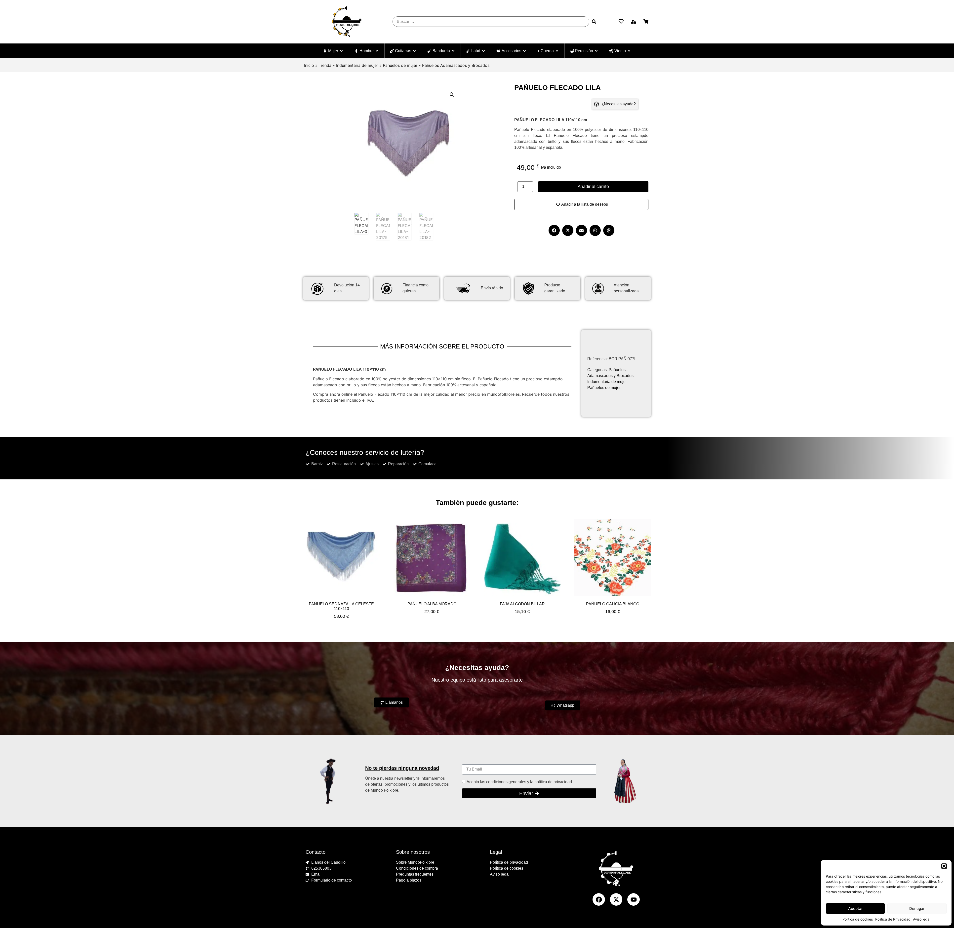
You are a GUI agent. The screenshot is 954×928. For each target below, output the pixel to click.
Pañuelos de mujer (400, 65)
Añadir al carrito (593, 186)
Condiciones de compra (417, 868)
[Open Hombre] (377, 51)
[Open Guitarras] (414, 51)
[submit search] (594, 21)
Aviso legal (921, 919)
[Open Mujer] (341, 51)
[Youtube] (633, 899)
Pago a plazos (408, 880)
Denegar (917, 908)
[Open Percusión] (596, 51)
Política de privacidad (509, 862)
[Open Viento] (629, 51)
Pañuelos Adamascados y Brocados (455, 65)
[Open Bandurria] (453, 51)
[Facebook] (599, 899)
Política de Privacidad (893, 919)
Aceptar (855, 908)
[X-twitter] (616, 899)
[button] (944, 866)
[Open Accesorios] (524, 51)
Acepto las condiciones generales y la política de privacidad (519, 781)
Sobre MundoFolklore (415, 862)
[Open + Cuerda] (557, 51)
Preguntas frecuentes (415, 874)
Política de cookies (857, 919)
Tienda (325, 65)
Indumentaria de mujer (357, 65)
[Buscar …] (491, 21)
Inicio (309, 65)
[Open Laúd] (483, 51)
